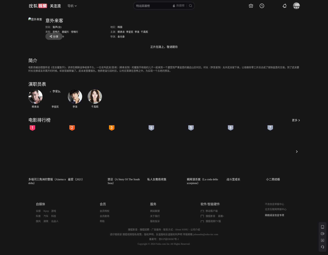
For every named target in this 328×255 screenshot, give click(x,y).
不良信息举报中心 (274, 204)
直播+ (221, 216)
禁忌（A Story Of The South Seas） (124, 181)
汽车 (46, 216)
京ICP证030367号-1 (169, 239)
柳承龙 (121, 32)
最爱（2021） (76, 179)
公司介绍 (195, 229)
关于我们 (155, 216)
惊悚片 (74, 32)
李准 (137, 32)
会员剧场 (104, 216)
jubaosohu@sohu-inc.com (205, 234)
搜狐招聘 (144, 229)
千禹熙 (144, 32)
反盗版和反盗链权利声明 (169, 234)
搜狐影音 (210, 216)
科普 (38, 216)
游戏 (53, 211)
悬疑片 (65, 32)
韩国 (120, 27)
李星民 (129, 32)
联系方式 (168, 229)
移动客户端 (212, 211)
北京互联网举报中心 (275, 209)
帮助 (102, 221)
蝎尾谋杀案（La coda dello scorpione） (202, 181)
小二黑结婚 (273, 179)
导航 (70, 6)
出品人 (54, 221)
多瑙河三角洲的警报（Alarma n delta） (47, 181)
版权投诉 (155, 221)
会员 (103, 204)
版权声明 (149, 234)
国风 (38, 221)
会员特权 (104, 211)
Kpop (46, 211)
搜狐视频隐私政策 (132, 234)
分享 (55, 36)
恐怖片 (56, 32)
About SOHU (181, 229)
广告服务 (156, 229)
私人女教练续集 (156, 179)
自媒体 (40, 204)
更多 (294, 120)
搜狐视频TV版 (213, 221)
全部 (38, 211)
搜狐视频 (37, 6)
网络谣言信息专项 (274, 215)
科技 (53, 216)
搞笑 (46, 221)
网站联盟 (155, 211)
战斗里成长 (233, 179)
